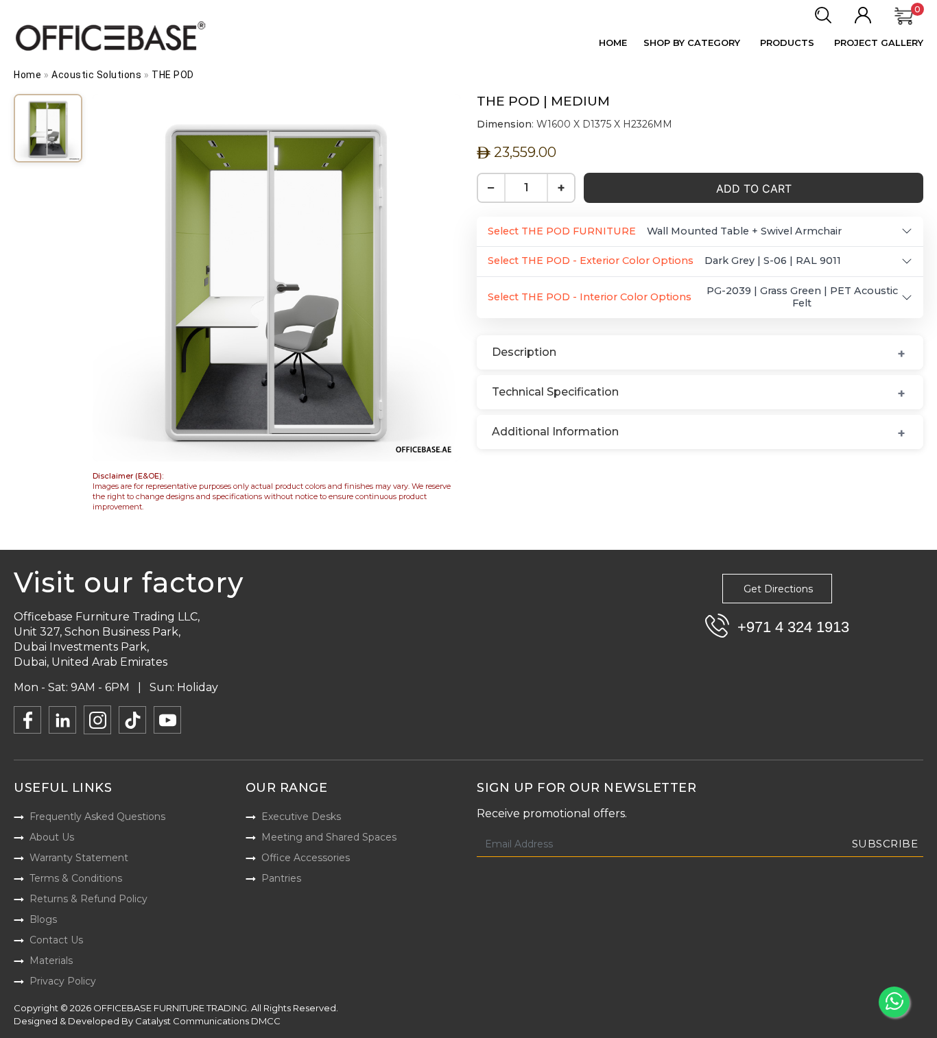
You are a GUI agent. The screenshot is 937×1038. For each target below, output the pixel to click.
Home (613, 42)
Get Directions (778, 589)
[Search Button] (823, 15)
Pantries (281, 878)
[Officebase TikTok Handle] (132, 720)
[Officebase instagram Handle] (97, 719)
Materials (51, 960)
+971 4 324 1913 (793, 627)
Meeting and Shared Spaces (328, 837)
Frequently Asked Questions (97, 816)
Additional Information (555, 431)
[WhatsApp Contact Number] (894, 1002)
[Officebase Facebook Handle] (27, 720)
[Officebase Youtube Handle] (167, 720)
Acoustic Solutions (96, 74)
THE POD (173, 74)
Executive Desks (301, 816)
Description (524, 352)
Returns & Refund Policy (88, 899)
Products (787, 42)
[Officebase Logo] (112, 36)
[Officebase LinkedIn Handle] (62, 720)
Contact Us (56, 940)
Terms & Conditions (75, 878)
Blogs (43, 919)
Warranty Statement (78, 858)
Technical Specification (555, 391)
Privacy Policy (62, 981)
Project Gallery (878, 42)
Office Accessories (305, 858)
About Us (51, 837)
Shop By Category (691, 42)
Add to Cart (754, 188)
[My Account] (862, 15)
